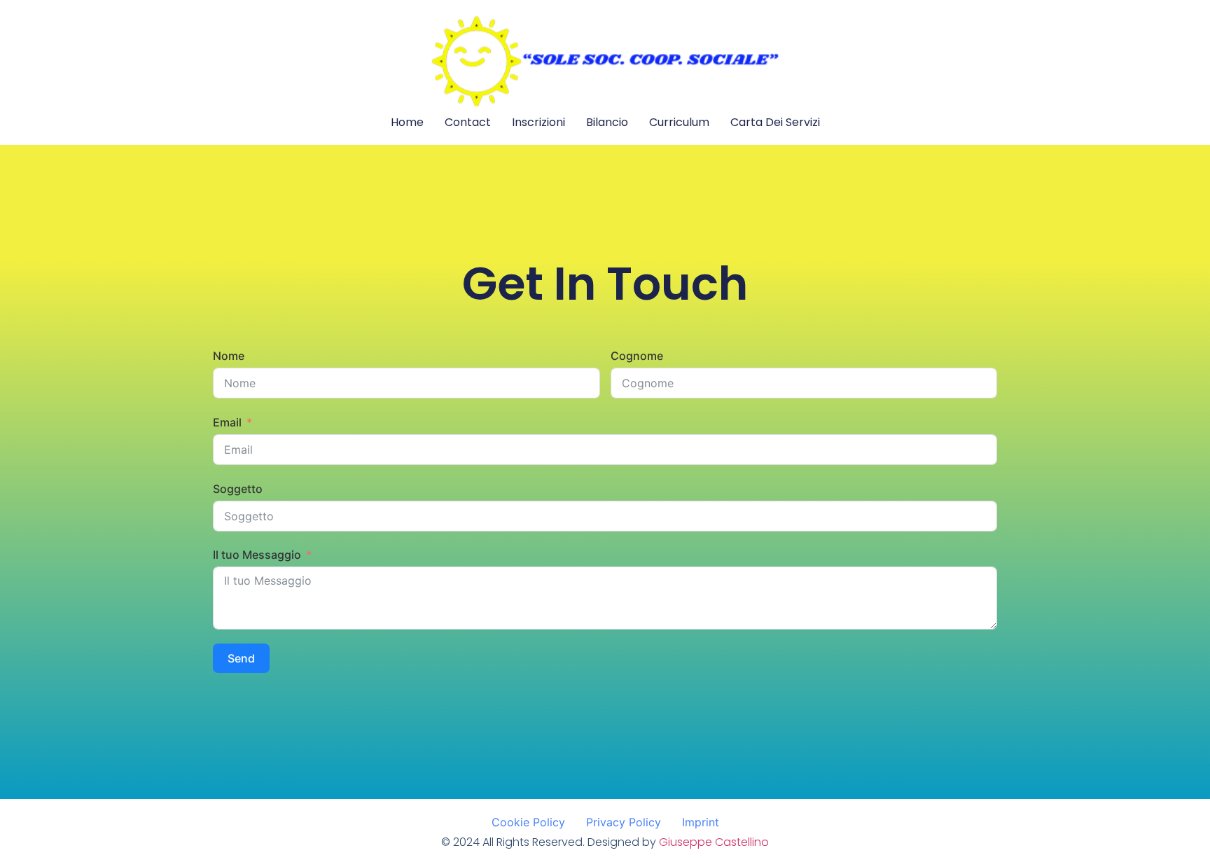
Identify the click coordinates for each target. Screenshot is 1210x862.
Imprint (700, 822)
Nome (228, 356)
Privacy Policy (623, 822)
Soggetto (238, 489)
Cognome (637, 356)
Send (241, 658)
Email (227, 422)
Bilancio (607, 122)
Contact (468, 122)
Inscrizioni (538, 122)
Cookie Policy (528, 822)
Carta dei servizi (775, 122)
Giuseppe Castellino (714, 842)
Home (407, 122)
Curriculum (679, 122)
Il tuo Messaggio (257, 555)
